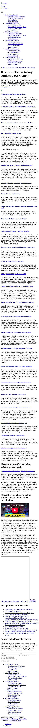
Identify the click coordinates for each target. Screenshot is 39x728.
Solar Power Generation (12, 49)
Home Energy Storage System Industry (16, 614)
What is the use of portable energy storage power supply (21, 623)
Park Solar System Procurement (14, 626)
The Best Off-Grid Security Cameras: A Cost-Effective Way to (17, 286)
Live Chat (8, 725)
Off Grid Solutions (14, 52)
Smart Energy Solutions (15, 18)
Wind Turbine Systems (15, 42)
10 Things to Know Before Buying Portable (12, 261)
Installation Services (14, 45)
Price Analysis (12, 30)
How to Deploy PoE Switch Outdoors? (11, 133)
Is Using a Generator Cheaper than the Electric (13, 94)
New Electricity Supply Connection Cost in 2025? (14, 448)
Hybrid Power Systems (11, 32)
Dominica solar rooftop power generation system (19, 613)
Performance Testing (14, 62)
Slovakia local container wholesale (15, 625)
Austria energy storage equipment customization (19, 609)
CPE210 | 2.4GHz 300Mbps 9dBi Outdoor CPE (13, 274)
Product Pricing (13, 56)
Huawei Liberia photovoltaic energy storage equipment (21, 619)
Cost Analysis (12, 47)
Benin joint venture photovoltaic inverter (17, 616)
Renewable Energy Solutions (17, 35)
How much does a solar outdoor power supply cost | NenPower (17, 122)
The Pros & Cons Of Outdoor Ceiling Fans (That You (15, 231)
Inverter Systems (13, 54)
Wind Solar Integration (15, 33)
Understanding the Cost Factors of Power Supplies (14, 423)
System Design (12, 20)
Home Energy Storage (11, 15)
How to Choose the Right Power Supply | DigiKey (14, 218)
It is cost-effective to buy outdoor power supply (20, 67)
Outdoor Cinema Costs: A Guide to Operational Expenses (16, 332)
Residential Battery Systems (16, 16)
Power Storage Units (14, 25)
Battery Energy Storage (12, 23)
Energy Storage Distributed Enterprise (16, 618)
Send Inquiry (8, 724)
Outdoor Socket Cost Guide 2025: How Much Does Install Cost (17, 302)
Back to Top (23, 719)
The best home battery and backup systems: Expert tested (16, 382)
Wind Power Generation (12, 40)
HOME (3, 67)
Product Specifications (15, 28)
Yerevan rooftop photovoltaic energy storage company (21, 630)
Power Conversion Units (15, 44)
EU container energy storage (13, 611)
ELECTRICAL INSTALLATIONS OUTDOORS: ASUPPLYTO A (18, 106)
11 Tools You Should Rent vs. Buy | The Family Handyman (16, 366)
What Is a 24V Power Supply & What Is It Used (13, 394)
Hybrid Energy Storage (15, 61)
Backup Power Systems (15, 59)
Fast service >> (5, 87)
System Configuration (14, 37)
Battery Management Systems (17, 27)
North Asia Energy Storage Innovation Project (18, 621)
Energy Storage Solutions (12, 57)
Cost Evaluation (13, 22)
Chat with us (32, 601)
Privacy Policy (5, 719)
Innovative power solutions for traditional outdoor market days (18, 247)
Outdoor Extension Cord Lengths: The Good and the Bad (16, 407)
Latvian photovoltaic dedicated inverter (16, 628)
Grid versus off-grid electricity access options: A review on (16, 348)
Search (21, 717)
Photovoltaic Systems (14, 50)
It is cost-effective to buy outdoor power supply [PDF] (18, 600)
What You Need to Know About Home (11, 193)
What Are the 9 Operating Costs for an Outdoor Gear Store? (17, 165)
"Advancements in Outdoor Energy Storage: (12, 435)
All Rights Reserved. (15, 720)
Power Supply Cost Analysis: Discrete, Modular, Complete (16, 183)
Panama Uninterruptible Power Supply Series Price (20, 631)
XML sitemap (14, 719)
